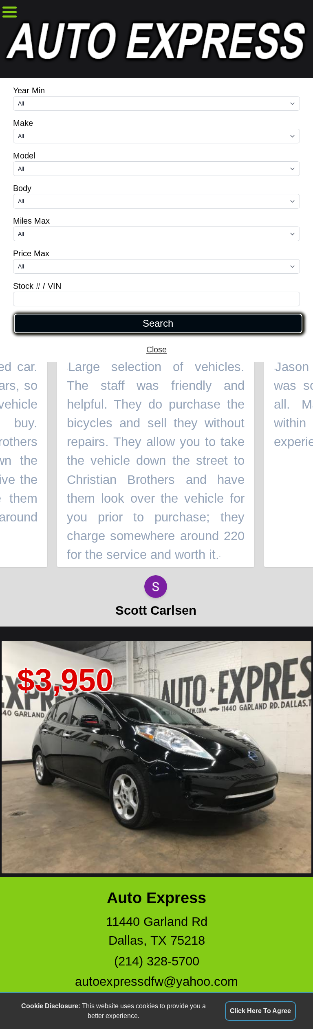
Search (158, 323)
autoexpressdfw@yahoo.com (156, 981)
